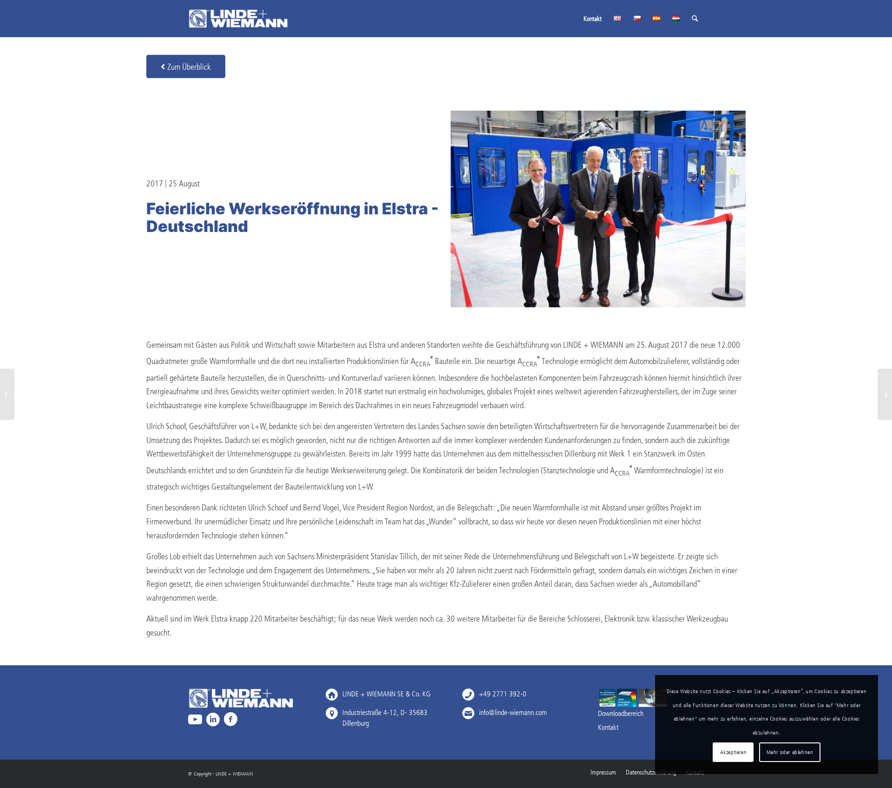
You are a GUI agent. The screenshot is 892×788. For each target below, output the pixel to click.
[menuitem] (592, 18)
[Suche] (695, 18)
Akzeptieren (733, 751)
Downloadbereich (620, 713)
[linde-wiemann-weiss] (238, 18)
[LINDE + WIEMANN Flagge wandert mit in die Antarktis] (7, 394)
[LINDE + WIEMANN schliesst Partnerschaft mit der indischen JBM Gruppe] (885, 394)
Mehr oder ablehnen (790, 751)
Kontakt (608, 727)
